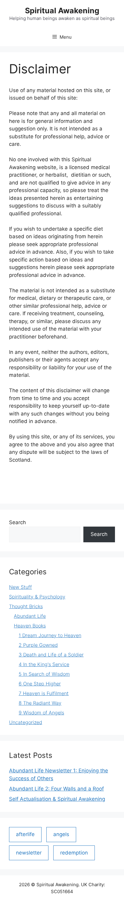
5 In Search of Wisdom (44, 674)
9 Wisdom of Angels (41, 713)
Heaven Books (30, 626)
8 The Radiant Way (40, 703)
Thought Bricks (26, 606)
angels (61, 834)
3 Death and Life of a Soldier (51, 655)
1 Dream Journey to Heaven (50, 635)
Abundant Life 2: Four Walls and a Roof (56, 789)
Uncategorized (25, 722)
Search (17, 522)
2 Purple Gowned (38, 645)
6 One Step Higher (40, 684)
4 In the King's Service (44, 664)
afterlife (25, 834)
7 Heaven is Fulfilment (44, 693)
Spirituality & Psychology (37, 597)
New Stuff (20, 587)
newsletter (29, 853)
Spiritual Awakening (62, 10)
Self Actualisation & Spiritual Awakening (57, 799)
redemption (74, 853)
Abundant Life (30, 616)
